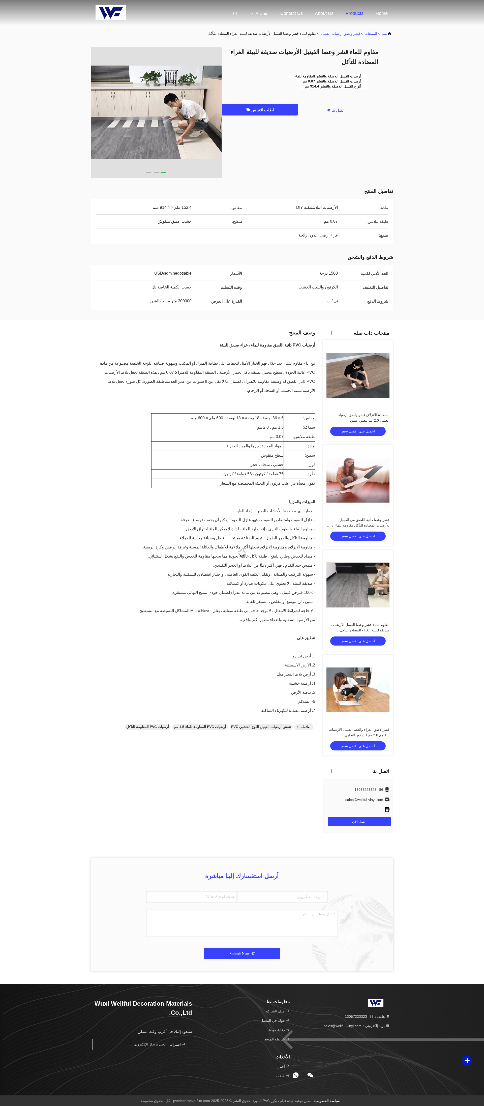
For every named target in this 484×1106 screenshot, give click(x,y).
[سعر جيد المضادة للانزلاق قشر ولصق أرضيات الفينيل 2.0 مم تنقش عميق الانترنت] (357, 375)
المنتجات (371, 34)
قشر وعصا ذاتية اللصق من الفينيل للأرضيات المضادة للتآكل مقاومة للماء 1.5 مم (358, 525)
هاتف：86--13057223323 (365, 1016)
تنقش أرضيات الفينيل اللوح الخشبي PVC (261, 727)
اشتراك (176, 1044)
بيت (384, 34)
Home (382, 13)
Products (355, 13)
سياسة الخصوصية (327, 1101)
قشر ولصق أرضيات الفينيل (340, 34)
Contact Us (291, 13)
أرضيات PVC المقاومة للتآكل (147, 727)
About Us (324, 13)
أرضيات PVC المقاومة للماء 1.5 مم (200, 727)
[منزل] (111, 13)
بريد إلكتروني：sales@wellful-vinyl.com (355, 1026)
